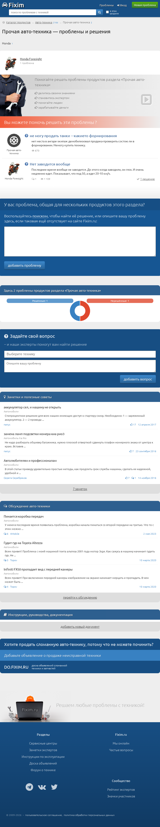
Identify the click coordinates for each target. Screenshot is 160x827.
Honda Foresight (31, 59)
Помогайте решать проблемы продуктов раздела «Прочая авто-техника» (90, 82)
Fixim (16, 5)
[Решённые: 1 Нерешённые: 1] (80, 320)
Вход (123, 5)
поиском (40, 216)
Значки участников (121, 796)
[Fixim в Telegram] (29, 786)
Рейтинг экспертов (121, 789)
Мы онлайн (121, 743)
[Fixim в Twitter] (54, 786)
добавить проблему (24, 265)
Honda (6, 43)
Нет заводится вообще (50, 164)
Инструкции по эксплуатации (43, 756)
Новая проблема (145, 5)
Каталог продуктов (18, 22)
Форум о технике (43, 770)
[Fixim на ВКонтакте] (42, 786)
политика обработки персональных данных (89, 815)
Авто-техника (43, 22)
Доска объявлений (43, 763)
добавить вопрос (138, 379)
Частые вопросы (121, 750)
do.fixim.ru (16, 666)
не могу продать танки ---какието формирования (73, 135)
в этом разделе (114, 12)
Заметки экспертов (43, 750)
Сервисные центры (43, 743)
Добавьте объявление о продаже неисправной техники (52, 655)
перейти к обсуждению (80, 597)
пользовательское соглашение (43, 815)
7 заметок (80, 489)
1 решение (147, 179)
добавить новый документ (80, 626)
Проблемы (107, 5)
